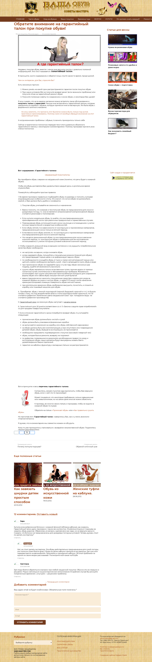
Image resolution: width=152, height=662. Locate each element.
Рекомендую (33, 34)
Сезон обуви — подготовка (120, 85)
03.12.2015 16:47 (25, 524)
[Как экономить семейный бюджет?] (122, 119)
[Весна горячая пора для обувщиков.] (122, 91)
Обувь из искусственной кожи (56, 493)
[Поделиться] (21, 432)
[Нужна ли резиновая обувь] (122, 35)
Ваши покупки (21, 34)
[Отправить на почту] (16, 432)
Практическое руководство (69, 651)
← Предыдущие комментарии (57, 582)
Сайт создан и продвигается (122, 173)
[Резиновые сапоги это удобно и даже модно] (122, 53)
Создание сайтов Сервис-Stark (113, 655)
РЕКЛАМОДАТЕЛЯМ (66, 641)
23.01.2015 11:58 (25, 566)
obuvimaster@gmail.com (109, 638)
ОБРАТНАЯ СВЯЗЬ (65, 645)
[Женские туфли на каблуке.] (87, 464)
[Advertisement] (57, 150)
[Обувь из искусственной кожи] (57, 464)
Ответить (17, 538)
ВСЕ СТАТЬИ (62, 648)
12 (49, 34)
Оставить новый (47, 514)
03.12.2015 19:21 (28, 546)
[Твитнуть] (27, 432)
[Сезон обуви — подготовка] (122, 73)
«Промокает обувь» (60, 410)
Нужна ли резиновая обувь (120, 47)
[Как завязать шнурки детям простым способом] (28, 464)
